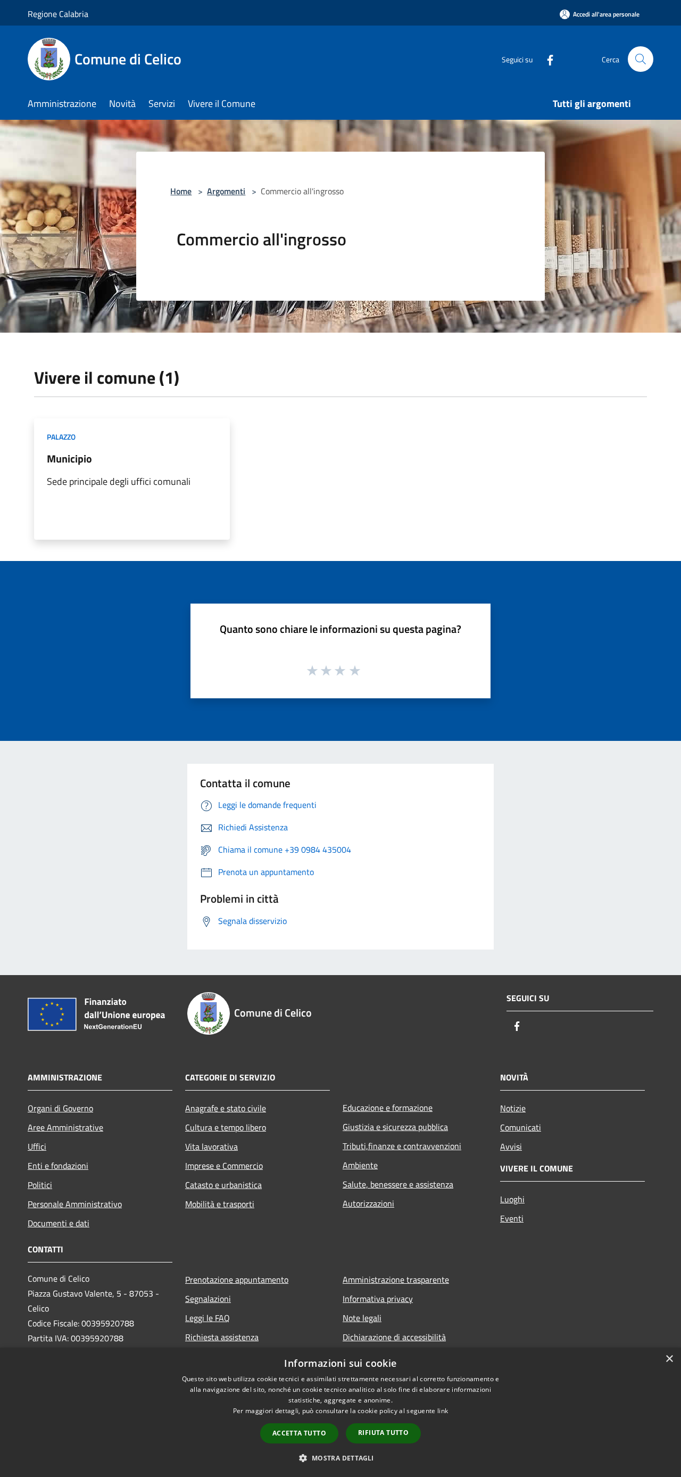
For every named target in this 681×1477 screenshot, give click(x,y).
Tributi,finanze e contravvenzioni (402, 1146)
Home (181, 191)
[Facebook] (546, 59)
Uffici (37, 1146)
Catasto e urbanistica (223, 1184)
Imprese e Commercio (224, 1165)
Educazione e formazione (388, 1107)
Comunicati (520, 1127)
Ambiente (360, 1165)
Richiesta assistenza (222, 1337)
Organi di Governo (60, 1108)
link (442, 1410)
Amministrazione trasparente (396, 1279)
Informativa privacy (378, 1298)
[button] (340, 1457)
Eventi (512, 1218)
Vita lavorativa (211, 1146)
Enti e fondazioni (58, 1165)
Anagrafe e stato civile (225, 1108)
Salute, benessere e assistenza (398, 1184)
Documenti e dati (58, 1223)
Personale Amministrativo (75, 1204)
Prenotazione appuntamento (236, 1279)
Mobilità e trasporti (219, 1204)
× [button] (669, 1359)
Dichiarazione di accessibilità (394, 1337)
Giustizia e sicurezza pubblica (395, 1126)
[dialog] (340, 1412)
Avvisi (511, 1146)
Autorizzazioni (368, 1203)
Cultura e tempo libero (225, 1127)
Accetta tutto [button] (299, 1433)
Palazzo (61, 436)
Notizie (513, 1108)
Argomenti (226, 191)
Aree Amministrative (65, 1127)
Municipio (69, 458)
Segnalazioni (208, 1298)
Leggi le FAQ (207, 1317)
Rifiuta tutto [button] (383, 1432)
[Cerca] (640, 59)
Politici (40, 1184)
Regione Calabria (58, 13)
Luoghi (512, 1199)
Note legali (362, 1317)
